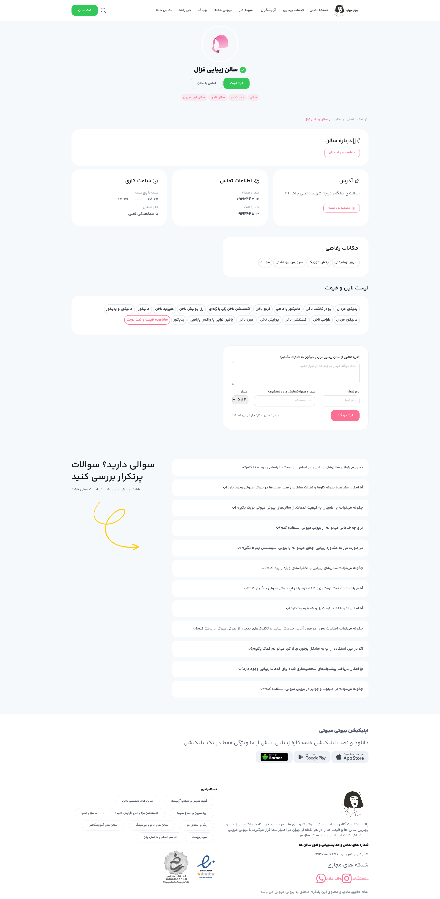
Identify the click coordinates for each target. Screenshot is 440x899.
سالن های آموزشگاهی (103, 825)
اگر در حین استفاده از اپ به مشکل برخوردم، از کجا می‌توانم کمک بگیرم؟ (306, 649)
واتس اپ (333, 878)
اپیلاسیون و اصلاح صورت (191, 813)
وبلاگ (202, 10)
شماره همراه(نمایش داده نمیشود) (291, 392)
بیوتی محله (223, 10)
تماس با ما (164, 10)
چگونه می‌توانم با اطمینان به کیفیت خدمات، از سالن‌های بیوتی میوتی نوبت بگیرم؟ (299, 508)
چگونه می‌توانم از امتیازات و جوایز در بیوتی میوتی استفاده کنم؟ (313, 689)
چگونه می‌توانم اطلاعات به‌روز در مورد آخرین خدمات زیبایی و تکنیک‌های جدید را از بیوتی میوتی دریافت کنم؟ (279, 629)
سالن (337, 119)
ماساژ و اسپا (89, 813)
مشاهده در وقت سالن (342, 152)
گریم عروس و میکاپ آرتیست (189, 801)
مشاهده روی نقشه (339, 208)
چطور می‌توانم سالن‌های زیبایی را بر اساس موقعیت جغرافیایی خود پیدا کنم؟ (303, 467)
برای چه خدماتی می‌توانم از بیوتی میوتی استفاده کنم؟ (321, 528)
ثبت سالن (84, 10)
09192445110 (247, 199)
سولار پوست (199, 837)
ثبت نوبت (236, 83)
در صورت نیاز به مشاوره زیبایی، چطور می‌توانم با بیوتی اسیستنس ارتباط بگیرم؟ (301, 548)
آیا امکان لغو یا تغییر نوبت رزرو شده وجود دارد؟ (326, 608)
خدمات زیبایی (293, 10)
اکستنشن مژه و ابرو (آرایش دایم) (136, 813)
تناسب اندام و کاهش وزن (160, 837)
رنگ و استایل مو (197, 825)
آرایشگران (268, 10)
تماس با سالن (206, 83)
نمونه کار (246, 10)
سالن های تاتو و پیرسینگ (152, 825)
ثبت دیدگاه (345, 415)
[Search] (103, 10)
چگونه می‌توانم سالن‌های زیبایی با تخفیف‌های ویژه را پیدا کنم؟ (314, 568)
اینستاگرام (360, 878)
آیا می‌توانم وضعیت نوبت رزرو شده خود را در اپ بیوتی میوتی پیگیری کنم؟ (305, 588)
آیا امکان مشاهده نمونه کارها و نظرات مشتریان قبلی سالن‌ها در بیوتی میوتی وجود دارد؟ (294, 487)
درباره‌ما (185, 10)
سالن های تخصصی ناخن (137, 801)
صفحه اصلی (319, 10)
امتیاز (244, 392)
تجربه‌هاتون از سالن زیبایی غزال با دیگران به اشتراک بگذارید (320, 357)
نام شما (353, 392)
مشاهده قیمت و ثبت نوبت (147, 320)
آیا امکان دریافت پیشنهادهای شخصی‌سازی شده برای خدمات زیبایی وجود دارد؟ (302, 669)
